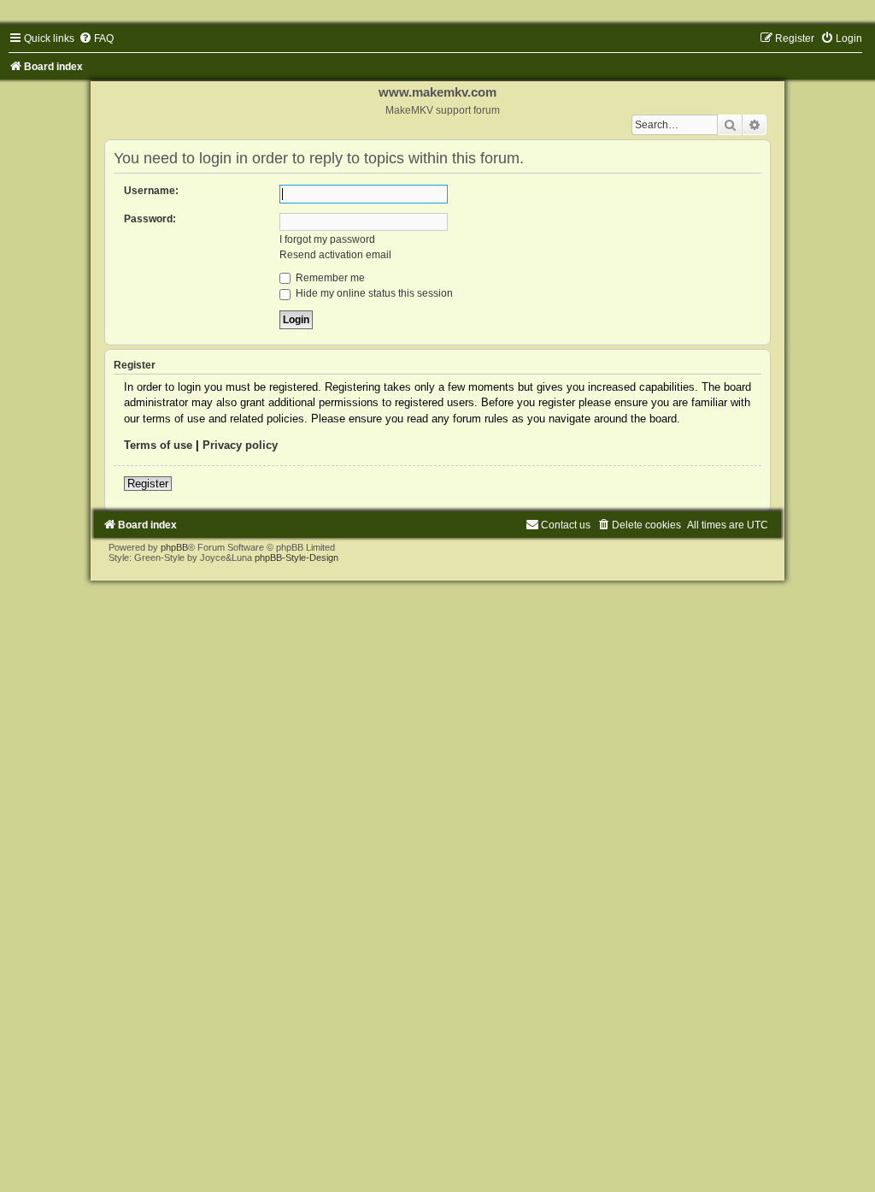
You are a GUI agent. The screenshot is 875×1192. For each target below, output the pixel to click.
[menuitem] (96, 38)
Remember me (329, 278)
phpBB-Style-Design (296, 557)
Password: (150, 219)
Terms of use (158, 445)
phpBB (174, 547)
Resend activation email (335, 255)
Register (147, 483)
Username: (151, 191)
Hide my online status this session (373, 293)
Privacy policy (240, 445)
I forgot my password (327, 239)
